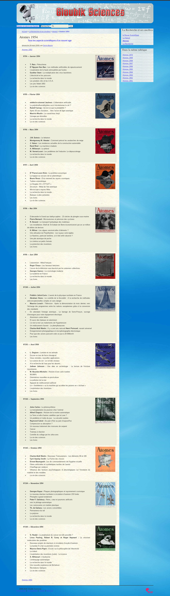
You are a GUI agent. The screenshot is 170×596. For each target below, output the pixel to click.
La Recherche (128, 44)
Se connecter (32, 591)
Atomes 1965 (128, 69)
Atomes (55, 31)
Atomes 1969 (128, 58)
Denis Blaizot (48, 45)
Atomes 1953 (27, 50)
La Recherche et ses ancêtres (39, 31)
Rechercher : (46, 26)
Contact (42, 591)
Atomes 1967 (128, 63)
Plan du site (21, 591)
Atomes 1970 (128, 55)
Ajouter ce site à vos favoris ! (28, 26)
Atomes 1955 (27, 580)
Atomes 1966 (128, 66)
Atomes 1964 (128, 72)
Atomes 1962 (128, 78)
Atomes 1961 (128, 81)
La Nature (126, 38)
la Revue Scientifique (131, 35)
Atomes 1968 (128, 61)
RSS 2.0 (49, 591)
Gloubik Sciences (105, 10)
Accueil (24, 31)
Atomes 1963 (128, 75)
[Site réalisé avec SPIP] (149, 593)
